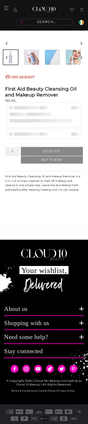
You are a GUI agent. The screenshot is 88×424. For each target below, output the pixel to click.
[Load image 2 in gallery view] (31, 57)
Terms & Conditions (23, 390)
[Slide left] (6, 43)
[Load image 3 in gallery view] (52, 57)
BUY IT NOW (52, 160)
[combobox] (44, 22)
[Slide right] (81, 43)
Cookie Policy (46, 390)
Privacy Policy (65, 390)
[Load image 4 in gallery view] (73, 57)
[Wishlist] (72, 9)
